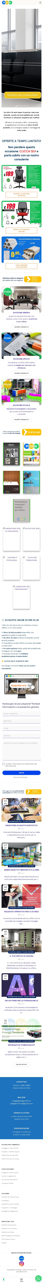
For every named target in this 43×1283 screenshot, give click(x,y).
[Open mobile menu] (40, 3)
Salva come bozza (20, 777)
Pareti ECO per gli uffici (10, 1155)
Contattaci (5, 1200)
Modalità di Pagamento (10, 1211)
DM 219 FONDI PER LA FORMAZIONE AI (21, 1000)
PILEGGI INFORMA (28, 821)
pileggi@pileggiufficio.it (21, 1101)
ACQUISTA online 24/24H (10, 1204)
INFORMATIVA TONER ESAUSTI (21, 1045)
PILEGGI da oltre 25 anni (10, 1197)
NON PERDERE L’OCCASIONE (21, 266)
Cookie (4, 1243)
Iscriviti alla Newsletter (10, 1179)
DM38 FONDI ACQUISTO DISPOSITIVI (21, 825)
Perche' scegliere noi (9, 1176)
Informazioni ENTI (15, 821)
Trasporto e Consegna (9, 1208)
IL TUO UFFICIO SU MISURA (21, 956)
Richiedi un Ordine (8, 1232)
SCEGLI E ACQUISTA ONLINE (21, 230)
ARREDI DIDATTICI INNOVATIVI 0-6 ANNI (21, 870)
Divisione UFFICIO (15, 907)
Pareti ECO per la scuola (10, 1159)
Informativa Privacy (8, 1239)
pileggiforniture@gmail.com (21, 1104)
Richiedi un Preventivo (9, 1228)
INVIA (21, 773)
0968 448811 (25, 1085)
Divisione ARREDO (15, 952)
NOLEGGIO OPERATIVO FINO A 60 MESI (21, 911)
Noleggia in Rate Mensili (10, 1148)
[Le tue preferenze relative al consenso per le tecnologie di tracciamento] (4, 1279)
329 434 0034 (24, 1088)
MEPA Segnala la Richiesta (11, 1235)
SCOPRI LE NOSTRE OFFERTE (21, 195)
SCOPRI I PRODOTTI (21, 327)
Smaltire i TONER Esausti (10, 1151)
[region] (21, 58)
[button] (14, 105)
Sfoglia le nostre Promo (10, 1172)
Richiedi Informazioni (9, 1225)
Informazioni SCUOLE (15, 996)
